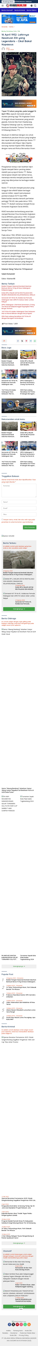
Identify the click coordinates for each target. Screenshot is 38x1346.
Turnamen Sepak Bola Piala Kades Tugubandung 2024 (28, 957)
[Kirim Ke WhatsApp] (34, 341)
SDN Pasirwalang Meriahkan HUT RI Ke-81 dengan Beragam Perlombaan (16, 317)
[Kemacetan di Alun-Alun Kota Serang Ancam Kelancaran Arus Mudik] (19, 1263)
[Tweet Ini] (22, 341)
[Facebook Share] (18, 341)
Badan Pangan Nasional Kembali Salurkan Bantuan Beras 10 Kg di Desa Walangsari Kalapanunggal (16, 288)
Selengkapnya (18, 609)
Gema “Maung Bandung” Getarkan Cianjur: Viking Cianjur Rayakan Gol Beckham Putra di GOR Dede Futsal (18, 790)
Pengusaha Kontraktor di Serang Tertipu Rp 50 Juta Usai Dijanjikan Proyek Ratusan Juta (18, 1207)
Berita (4, 31)
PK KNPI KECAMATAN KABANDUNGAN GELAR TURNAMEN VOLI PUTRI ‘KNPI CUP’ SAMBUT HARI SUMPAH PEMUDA (10, 957)
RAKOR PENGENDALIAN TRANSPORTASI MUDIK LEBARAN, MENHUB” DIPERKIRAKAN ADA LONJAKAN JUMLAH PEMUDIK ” (23, 1300)
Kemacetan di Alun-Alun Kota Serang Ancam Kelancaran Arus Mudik (23, 1269)
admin (8, 48)
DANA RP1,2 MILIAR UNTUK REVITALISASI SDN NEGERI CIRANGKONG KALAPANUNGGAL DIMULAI (18, 294)
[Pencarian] (35, 5)
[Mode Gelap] (32, 5)
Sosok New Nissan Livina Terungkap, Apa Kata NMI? (20, 1018)
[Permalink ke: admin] (3, 49)
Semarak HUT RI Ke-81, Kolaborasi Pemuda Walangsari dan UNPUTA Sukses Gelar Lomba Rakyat (18, 300)
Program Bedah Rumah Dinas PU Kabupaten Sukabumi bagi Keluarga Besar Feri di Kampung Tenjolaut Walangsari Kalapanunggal (18, 1222)
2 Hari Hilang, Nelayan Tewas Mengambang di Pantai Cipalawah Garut (18, 1237)
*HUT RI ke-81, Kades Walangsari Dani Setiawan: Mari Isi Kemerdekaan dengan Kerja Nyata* (18, 312)
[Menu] (3, 5)
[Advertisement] (19, 1327)
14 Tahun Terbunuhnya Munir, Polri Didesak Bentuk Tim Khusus (21, 988)
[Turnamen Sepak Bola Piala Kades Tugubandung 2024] (28, 874)
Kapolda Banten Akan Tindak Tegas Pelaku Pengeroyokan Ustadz (17, 1214)
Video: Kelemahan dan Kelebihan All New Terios (20, 1003)
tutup (21, 1309)
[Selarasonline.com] (16, 5)
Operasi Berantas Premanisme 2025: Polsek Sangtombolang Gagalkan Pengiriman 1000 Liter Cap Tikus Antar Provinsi (19, 1199)
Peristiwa (9, 31)
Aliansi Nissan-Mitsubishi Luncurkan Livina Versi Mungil (20, 1011)
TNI (18, 31)
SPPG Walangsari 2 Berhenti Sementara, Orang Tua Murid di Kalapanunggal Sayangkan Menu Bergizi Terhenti (18, 306)
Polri (15, 31)
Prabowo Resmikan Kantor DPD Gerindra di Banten (20, 996)
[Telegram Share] (30, 341)
